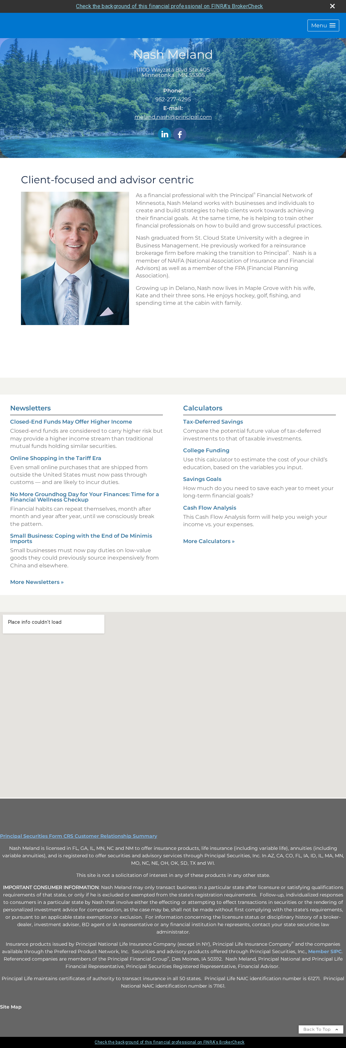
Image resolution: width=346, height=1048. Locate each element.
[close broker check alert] (332, 6)
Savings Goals (202, 479)
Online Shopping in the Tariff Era (55, 458)
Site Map (11, 1007)
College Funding (206, 450)
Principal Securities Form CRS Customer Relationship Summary (78, 836)
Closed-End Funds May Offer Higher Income (71, 422)
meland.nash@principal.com (173, 117)
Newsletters (30, 408)
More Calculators (209, 541)
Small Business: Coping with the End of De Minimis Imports (81, 538)
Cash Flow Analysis (209, 508)
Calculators (202, 408)
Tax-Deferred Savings (213, 422)
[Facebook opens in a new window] (180, 135)
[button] (323, 25)
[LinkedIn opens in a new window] (164, 135)
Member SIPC (325, 951)
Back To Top (317, 1029)
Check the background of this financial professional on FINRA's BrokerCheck (169, 6)
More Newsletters (37, 582)
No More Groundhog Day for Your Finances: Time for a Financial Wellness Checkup (84, 497)
